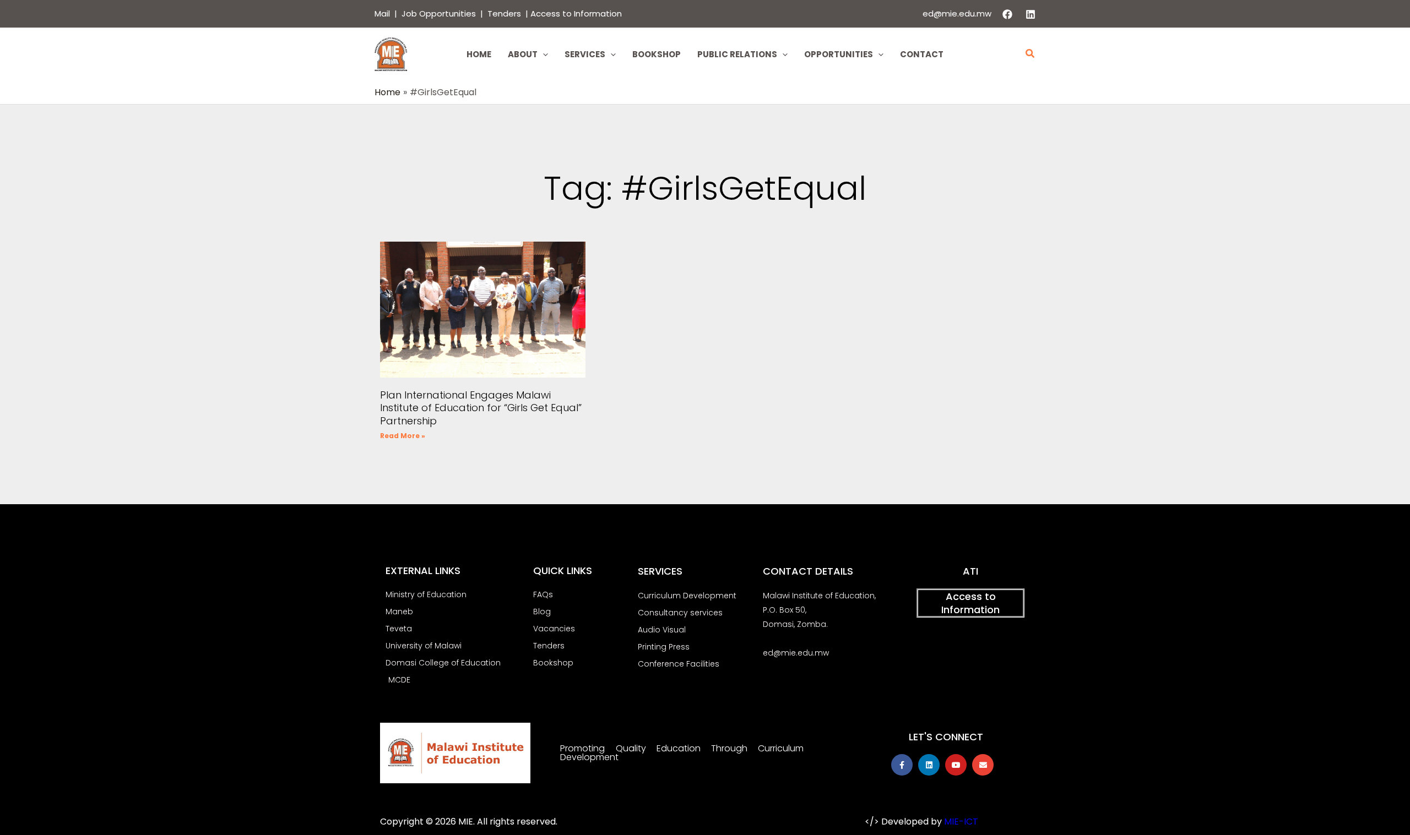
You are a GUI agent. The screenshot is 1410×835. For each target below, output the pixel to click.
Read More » (402, 435)
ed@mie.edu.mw (957, 13)
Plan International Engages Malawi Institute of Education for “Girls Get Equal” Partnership (481, 408)
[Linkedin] (1030, 14)
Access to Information (576, 13)
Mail (382, 13)
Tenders (505, 13)
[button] (543, 54)
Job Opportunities (439, 13)
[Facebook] (1007, 14)
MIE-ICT (961, 821)
